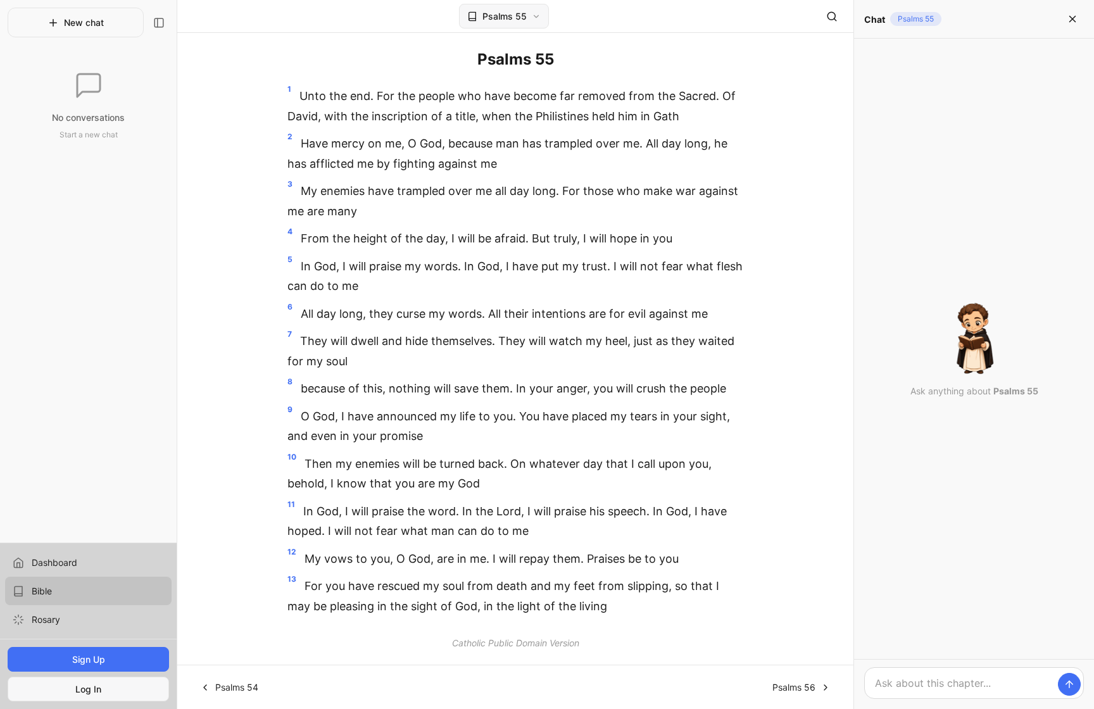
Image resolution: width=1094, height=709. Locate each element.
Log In (88, 689)
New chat (84, 22)
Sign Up (88, 659)
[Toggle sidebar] (159, 23)
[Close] (1072, 19)
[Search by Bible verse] (831, 16)
